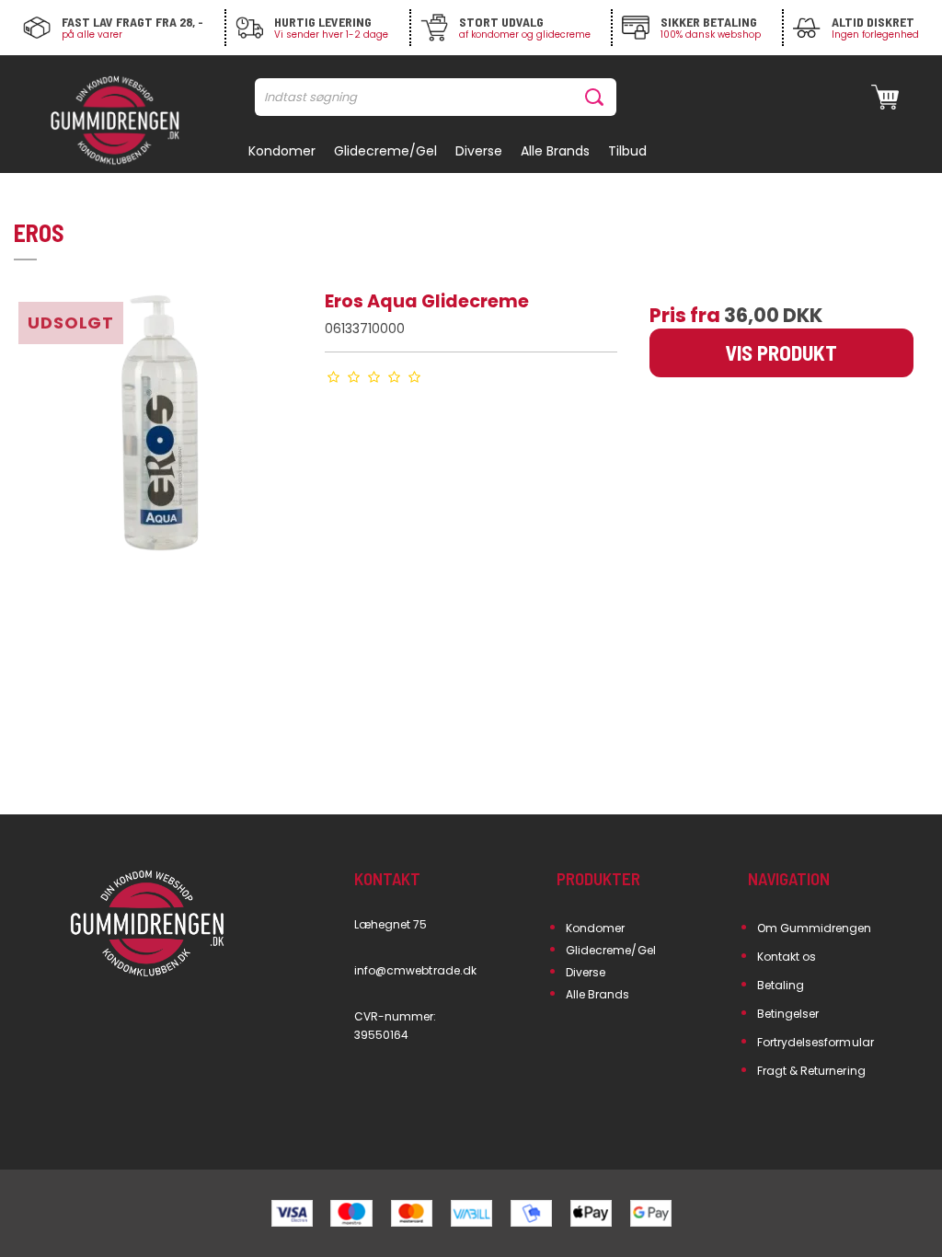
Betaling (780, 985)
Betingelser (788, 1013)
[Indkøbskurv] (885, 97)
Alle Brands (598, 994)
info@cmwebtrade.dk (415, 970)
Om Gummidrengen (814, 928)
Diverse (585, 972)
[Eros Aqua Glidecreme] (160, 435)
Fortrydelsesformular (815, 1042)
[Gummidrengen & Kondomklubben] (115, 121)
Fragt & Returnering (811, 1070)
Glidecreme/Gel (611, 950)
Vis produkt (781, 352)
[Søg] (598, 97)
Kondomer (595, 928)
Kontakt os (787, 956)
